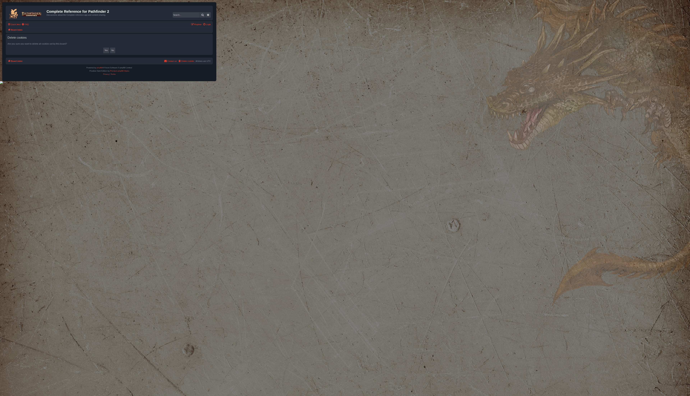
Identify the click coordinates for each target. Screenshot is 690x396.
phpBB (100, 68)
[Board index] (27, 13)
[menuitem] (25, 24)
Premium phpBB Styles (119, 71)
